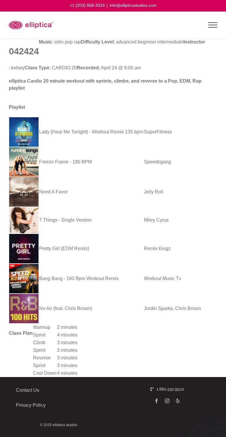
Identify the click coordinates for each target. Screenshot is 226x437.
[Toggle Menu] (213, 25)
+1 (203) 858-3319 (87, 5)
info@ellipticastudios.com (133, 5)
